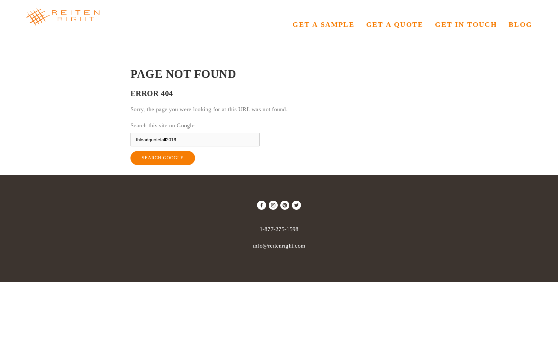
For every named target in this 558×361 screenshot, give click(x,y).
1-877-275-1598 (279, 229)
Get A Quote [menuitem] (394, 24)
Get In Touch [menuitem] (466, 24)
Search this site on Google (162, 125)
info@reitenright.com (279, 245)
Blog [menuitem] (520, 24)
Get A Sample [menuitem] (323, 24)
